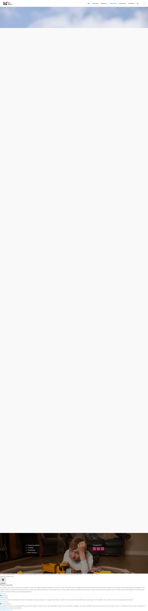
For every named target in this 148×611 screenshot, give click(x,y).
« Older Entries (34, 515)
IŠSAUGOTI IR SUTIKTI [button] (6, 610)
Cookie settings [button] (89, 574)
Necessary (5, 596)
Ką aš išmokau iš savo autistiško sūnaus (46, 179)
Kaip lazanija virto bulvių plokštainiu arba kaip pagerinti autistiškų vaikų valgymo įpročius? (69, 336)
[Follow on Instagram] (98, 548)
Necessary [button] (3, 594)
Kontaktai (95, 3)
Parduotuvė (122, 3)
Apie (88, 3)
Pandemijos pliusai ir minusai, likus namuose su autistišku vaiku (57, 101)
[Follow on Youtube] (102, 548)
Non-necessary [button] (4, 602)
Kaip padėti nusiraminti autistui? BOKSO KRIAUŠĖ (51, 497)
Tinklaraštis (113, 3)
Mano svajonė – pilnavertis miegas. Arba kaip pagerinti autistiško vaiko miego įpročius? (67, 258)
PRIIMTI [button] (97, 574)
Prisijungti (131, 3)
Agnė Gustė (34, 104)
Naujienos (104, 3)
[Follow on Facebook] (94, 548)
